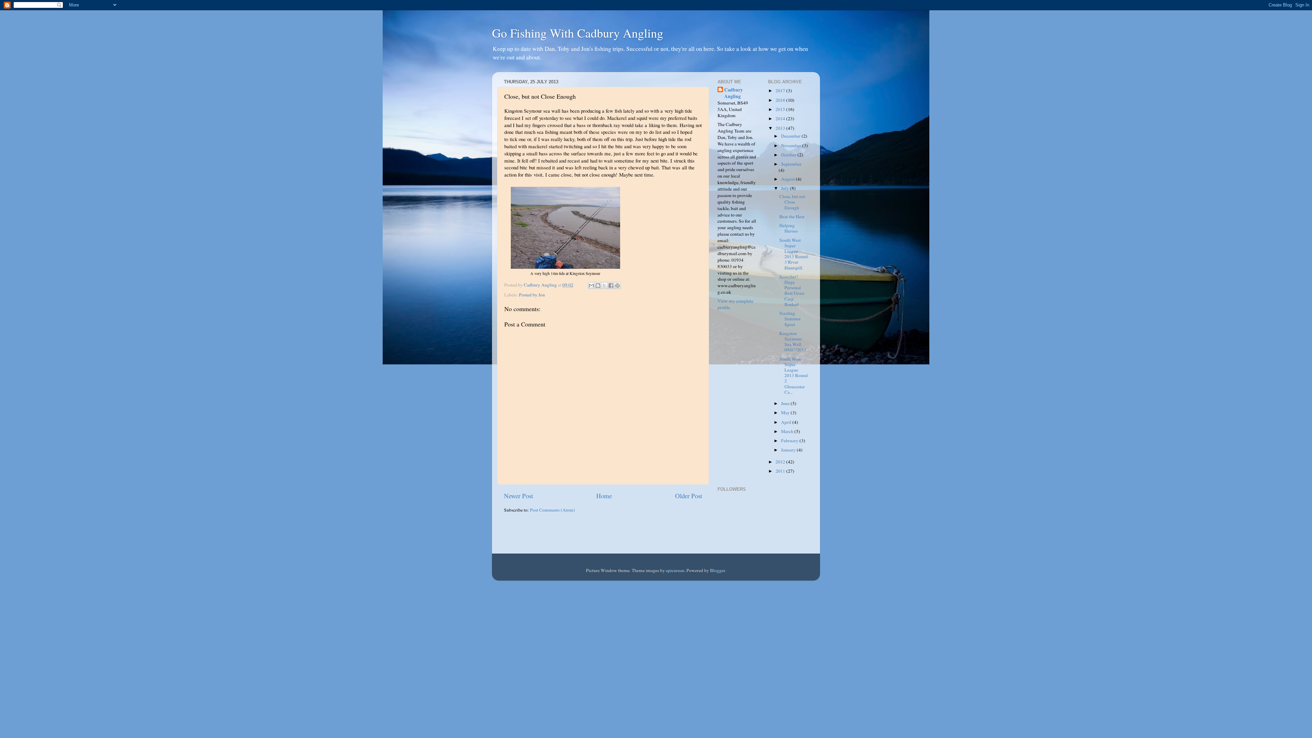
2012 (781, 462)
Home (604, 495)
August (788, 179)
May (786, 412)
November (791, 145)
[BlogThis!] (597, 285)
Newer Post (518, 495)
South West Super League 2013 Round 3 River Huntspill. (793, 254)
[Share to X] (604, 285)
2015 (781, 109)
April (786, 422)
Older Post (688, 495)
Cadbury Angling (733, 93)
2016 (781, 100)
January (789, 450)
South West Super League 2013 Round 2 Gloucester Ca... (793, 375)
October (789, 155)
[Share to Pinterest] (617, 285)
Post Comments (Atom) (552, 510)
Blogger (717, 570)
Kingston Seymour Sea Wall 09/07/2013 (792, 341)
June (786, 403)
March (787, 431)
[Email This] (591, 285)
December (791, 136)
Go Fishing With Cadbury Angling (577, 33)
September (791, 164)
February (790, 440)
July (785, 188)
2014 (781, 118)
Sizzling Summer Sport (790, 318)
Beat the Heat (792, 216)
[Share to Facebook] (610, 285)
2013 (781, 128)
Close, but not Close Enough (792, 201)
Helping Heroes (788, 228)
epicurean (675, 570)
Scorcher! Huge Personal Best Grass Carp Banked (791, 290)
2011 (781, 471)
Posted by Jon (532, 295)
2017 (781, 90)
